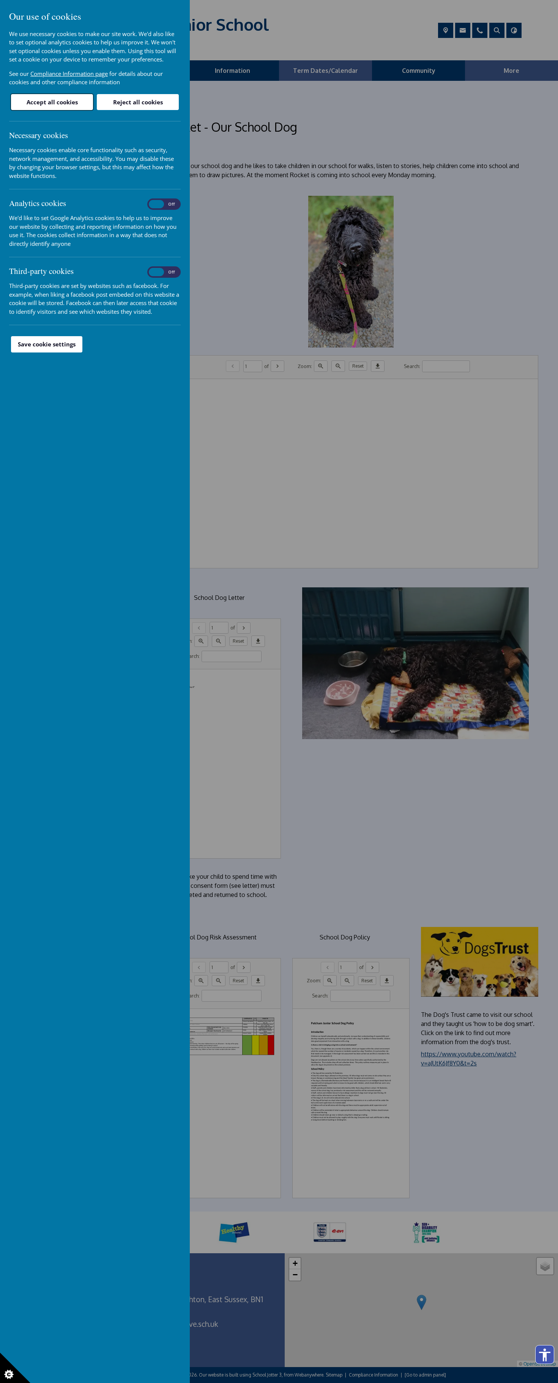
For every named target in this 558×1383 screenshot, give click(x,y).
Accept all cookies (52, 102)
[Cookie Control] (15, 1368)
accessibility (544, 1355)
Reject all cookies (138, 102)
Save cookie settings (47, 344)
